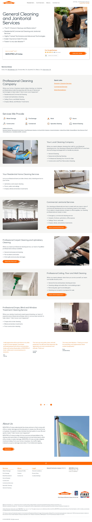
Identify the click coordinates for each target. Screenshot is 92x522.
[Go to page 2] (46, 404)
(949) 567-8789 (84, 3)
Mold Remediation (60, 90)
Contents (24, 131)
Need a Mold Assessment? (56, 294)
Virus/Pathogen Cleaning (30, 130)
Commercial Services (60, 86)
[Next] (51, 405)
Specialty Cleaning (7, 485)
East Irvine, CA (47, 69)
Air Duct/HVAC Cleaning (43, 130)
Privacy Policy (35, 473)
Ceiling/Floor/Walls (64, 130)
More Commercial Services (56, 227)
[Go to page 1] (44, 404)
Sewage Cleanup (7, 130)
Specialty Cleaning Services (62, 83)
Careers (19, 473)
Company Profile (21, 471)
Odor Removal (81, 130)
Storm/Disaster (6, 478)
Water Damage (7, 471)
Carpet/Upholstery (54, 130)
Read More (8, 449)
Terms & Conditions (37, 471)
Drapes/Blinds (73, 130)
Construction (6, 480)
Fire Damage (6, 473)
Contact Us (56, 3)
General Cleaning (7, 487)
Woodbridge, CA (12, 69)
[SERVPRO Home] (9, 2)
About (48, 2)
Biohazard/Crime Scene (18, 130)
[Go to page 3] (47, 404)
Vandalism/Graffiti (16, 131)
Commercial (40, 2)
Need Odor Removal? (11, 261)
